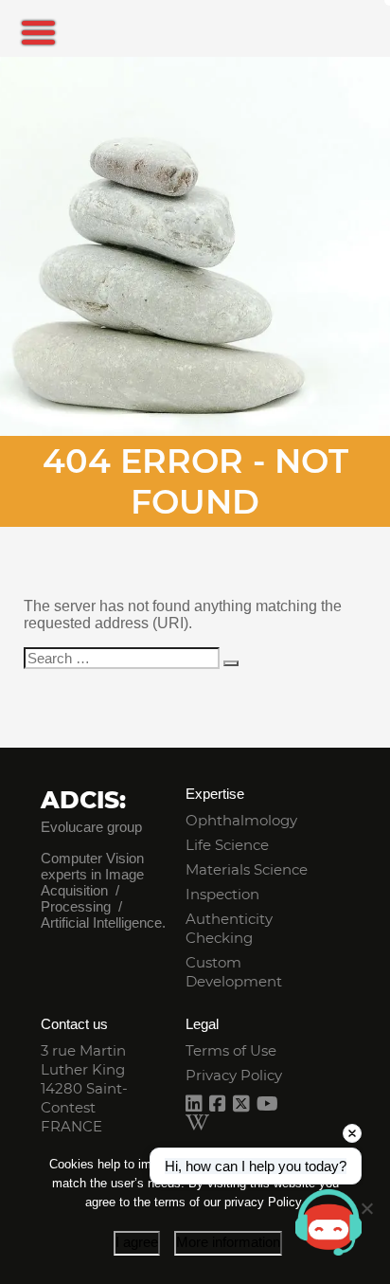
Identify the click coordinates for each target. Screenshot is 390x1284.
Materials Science (247, 869)
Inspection (222, 894)
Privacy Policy (234, 1075)
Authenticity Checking (229, 928)
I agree (136, 1242)
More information (228, 1242)
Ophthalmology (241, 820)
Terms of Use (231, 1050)
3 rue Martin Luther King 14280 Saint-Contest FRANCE (84, 1088)
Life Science (227, 845)
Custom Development (234, 971)
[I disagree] (366, 1208)
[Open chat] (328, 1222)
